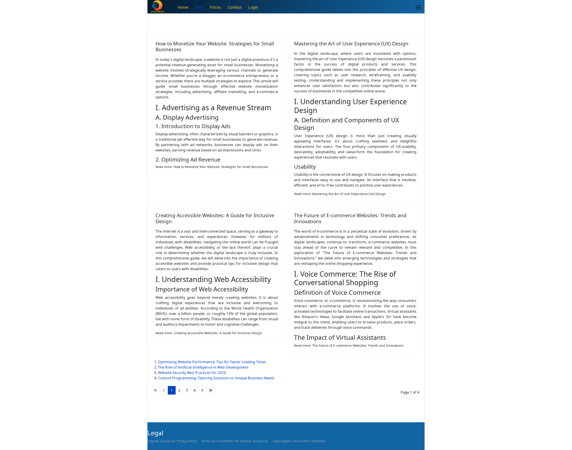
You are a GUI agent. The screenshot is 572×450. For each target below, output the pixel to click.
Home (183, 7)
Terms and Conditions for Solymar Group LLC (234, 441)
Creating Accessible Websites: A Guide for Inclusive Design (215, 218)
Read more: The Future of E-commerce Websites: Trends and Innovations (349, 345)
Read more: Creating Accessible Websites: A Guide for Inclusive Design (209, 333)
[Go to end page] (210, 390)
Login (253, 7)
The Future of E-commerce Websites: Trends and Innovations (350, 218)
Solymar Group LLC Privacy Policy (172, 441)
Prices (215, 7)
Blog (199, 7)
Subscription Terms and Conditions (299, 441)
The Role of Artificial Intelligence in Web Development (203, 367)
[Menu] (418, 7)
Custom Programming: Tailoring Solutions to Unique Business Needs (216, 378)
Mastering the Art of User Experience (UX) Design (351, 43)
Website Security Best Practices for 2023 (192, 372)
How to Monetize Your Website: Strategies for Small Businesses (215, 46)
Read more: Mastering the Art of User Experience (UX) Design (340, 194)
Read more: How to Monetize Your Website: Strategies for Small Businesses (212, 167)
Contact (235, 7)
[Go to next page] (202, 390)
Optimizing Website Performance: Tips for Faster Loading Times (212, 361)
